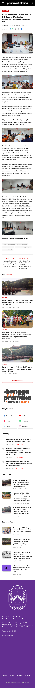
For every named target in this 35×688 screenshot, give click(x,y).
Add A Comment (17, 380)
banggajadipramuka (9, 244)
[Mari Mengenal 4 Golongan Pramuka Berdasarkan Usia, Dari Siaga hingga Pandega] (6, 530)
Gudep (17, 678)
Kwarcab (19, 675)
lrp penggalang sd (25, 247)
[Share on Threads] (15, 29)
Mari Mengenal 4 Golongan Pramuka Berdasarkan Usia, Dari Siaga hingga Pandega (22, 530)
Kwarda (5, 10)
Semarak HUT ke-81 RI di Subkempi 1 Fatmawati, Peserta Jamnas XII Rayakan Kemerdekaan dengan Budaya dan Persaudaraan (22, 496)
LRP (17, 247)
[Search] (32, 3)
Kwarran (27, 675)
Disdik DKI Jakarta (8, 247)
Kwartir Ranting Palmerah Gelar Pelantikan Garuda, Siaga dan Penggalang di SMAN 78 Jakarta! (17, 302)
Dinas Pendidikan (22, 244)
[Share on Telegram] (10, 29)
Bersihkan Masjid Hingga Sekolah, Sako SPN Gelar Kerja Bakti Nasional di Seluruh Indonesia (19, 464)
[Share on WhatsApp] (12, 29)
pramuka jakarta (8, 250)
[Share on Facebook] (21, 29)
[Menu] (3, 3)
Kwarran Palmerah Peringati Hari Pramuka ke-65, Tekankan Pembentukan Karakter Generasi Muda (17, 369)
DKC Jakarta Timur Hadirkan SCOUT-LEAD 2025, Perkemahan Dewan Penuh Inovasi (25, 264)
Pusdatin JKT (5, 25)
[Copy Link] (18, 29)
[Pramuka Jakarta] (17, 3)
